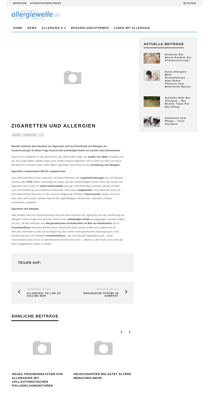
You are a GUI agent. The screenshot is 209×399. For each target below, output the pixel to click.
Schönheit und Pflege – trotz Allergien (175, 121)
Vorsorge (17, 135)
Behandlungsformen (90, 28)
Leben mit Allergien (132, 28)
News (32, 28)
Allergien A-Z (54, 28)
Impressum (19, 3)
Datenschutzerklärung (45, 3)
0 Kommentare (30, 135)
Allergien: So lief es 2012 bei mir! (44, 294)
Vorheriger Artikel (39, 289)
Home (18, 28)
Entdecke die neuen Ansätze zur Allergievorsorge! (178, 57)
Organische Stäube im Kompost (101, 294)
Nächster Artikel (108, 289)
